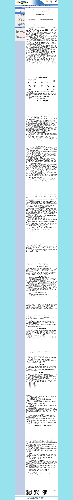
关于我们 (23, 5)
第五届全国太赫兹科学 (19, 31)
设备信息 (42, 5)
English (52, 5)
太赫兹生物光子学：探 (21, 24)
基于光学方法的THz (19, 37)
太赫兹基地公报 (38, 5)
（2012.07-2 (17, 36)
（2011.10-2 (17, 30)
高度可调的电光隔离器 (21, 14)
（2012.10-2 (17, 35)
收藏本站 (55, 2)
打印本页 (52, 490)
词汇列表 (45, 5)
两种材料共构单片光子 (21, 15)
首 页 (20, 5)
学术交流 (34, 5)
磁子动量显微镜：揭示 (21, 20)
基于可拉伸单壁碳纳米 (21, 23)
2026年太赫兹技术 (20, 19)
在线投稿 (46, 2)
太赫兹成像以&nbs (20, 25)
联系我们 (51, 2)
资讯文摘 (30, 5)
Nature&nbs (19, 18)
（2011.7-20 (17, 32)
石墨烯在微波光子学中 (19, 40)
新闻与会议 (27, 5)
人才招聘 (49, 5)
